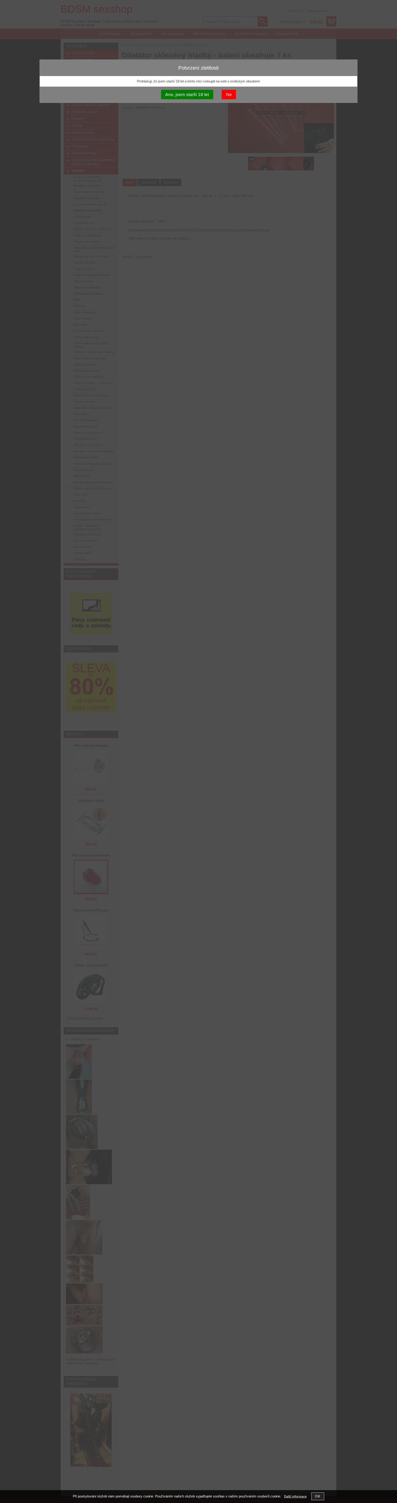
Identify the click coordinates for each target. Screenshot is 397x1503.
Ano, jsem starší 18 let (187, 94)
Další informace (295, 1496)
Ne (229, 94)
